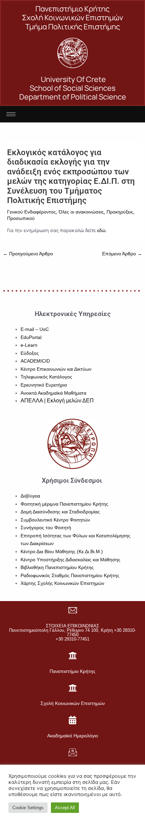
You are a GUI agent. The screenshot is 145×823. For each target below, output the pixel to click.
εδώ (101, 230)
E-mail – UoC (35, 329)
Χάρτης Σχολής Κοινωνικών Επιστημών (62, 583)
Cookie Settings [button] (28, 807)
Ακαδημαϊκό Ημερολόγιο (72, 735)
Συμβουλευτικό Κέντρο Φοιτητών (55, 519)
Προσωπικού (21, 218)
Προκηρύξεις (120, 212)
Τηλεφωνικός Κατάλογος (46, 376)
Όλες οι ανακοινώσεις (81, 212)
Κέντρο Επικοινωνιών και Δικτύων (56, 369)
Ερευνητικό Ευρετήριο (44, 385)
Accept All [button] (65, 807)
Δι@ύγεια (30, 496)
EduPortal (31, 337)
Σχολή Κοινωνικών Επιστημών (72, 703)
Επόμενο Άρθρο (122, 253)
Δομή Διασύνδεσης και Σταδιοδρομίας (60, 511)
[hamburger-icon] (11, 114)
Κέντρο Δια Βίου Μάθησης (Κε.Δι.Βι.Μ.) (62, 551)
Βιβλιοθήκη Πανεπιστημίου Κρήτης (57, 567)
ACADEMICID (35, 361)
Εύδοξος (30, 353)
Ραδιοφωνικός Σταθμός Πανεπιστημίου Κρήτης (70, 575)
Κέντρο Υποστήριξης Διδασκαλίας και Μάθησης (70, 559)
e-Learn (29, 345)
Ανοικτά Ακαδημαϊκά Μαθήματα (53, 393)
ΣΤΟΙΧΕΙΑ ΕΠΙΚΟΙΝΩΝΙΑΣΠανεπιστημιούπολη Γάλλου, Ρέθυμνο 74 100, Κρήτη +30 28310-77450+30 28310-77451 (72, 632)
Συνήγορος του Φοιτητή (46, 527)
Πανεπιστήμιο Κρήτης (72, 671)
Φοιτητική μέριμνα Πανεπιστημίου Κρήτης (64, 504)
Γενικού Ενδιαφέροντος (31, 212)
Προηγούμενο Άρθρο (28, 253)
